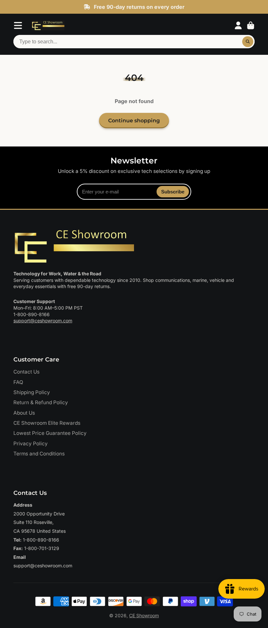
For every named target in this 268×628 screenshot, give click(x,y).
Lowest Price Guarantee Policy (50, 433)
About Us (24, 413)
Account (238, 25)
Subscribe (172, 191)
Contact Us (26, 372)
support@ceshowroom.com (42, 320)
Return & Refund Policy (40, 402)
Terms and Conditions (39, 454)
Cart (251, 25)
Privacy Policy (30, 443)
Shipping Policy (31, 392)
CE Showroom (144, 615)
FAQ (18, 382)
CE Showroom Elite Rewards (46, 423)
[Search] (247, 41)
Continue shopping (134, 120)
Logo (48, 25)
